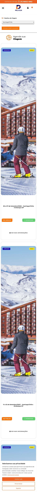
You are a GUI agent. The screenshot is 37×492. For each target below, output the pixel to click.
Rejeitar (18, 488)
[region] (18, 476)
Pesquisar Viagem (10, 28)
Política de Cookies (13, 475)
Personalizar (18, 483)
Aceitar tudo (18, 479)
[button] (3, 8)
